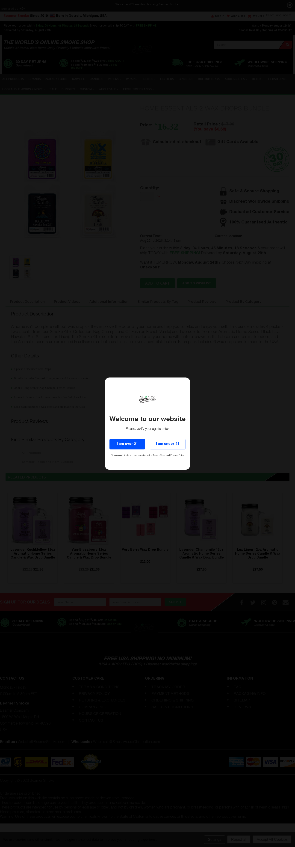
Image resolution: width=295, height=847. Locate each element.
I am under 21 (167, 444)
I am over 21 (127, 444)
